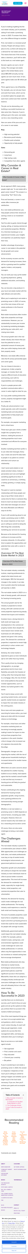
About (3, 1163)
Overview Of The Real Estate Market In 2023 (14, 1102)
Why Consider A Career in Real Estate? (14, 1099)
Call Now (18, 3)
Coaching (17, 1163)
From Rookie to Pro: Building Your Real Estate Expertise (14, 1137)
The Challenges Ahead (14, 1105)
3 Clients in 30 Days (6, 1197)
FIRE (2, 1200)
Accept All (14, 1242)
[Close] (26, 1217)
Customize (14, 1246)
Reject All (14, 1250)
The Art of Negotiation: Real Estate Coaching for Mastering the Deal (23, 1137)
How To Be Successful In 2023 (14, 1108)
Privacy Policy (11, 1223)
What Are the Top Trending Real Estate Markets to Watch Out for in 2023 (5, 1138)
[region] (14, 1235)
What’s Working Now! (20, 1169)
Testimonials (18, 1180)
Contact (16, 1205)
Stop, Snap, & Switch (7, 1187)
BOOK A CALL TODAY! (19, 1210)
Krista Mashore (4, 16)
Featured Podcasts (7, 1207)
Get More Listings (19, 1167)
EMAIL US (16, 1208)
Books (3, 1180)
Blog (2, 1205)
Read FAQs (17, 1213)
